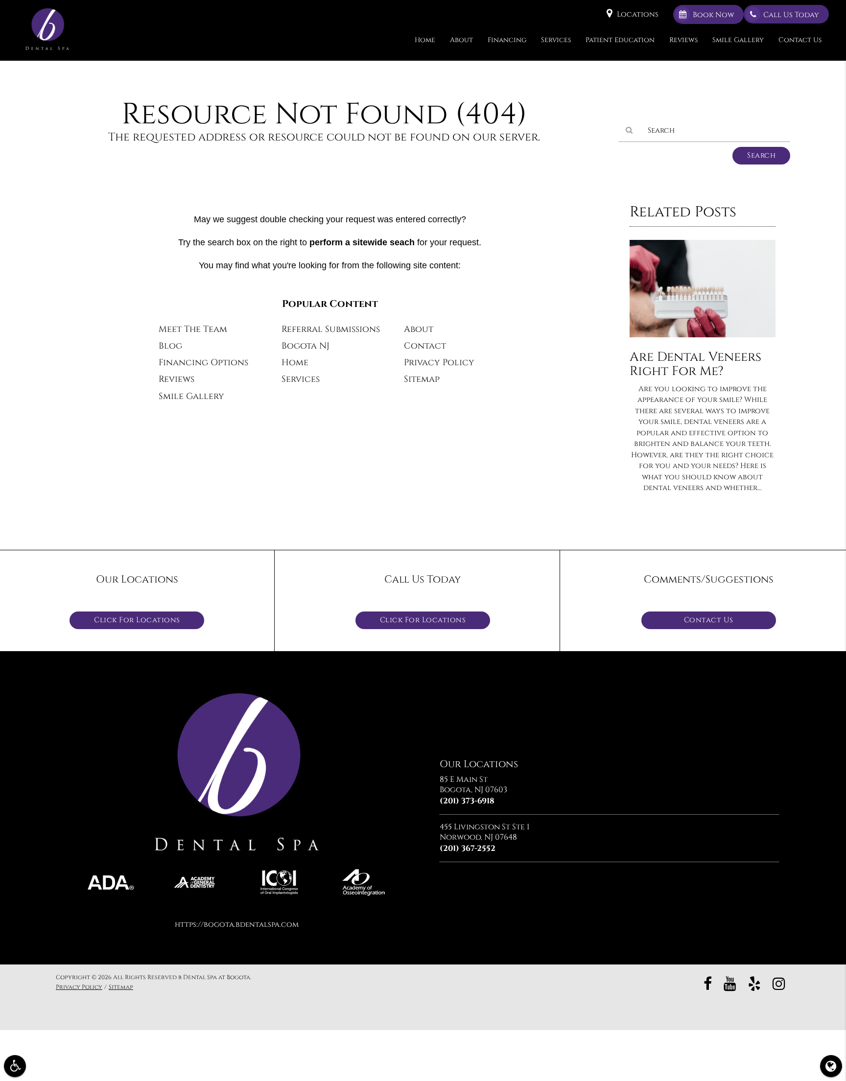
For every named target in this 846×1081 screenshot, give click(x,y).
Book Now (713, 15)
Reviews (683, 40)
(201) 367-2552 (467, 848)
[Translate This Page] (831, 1066)
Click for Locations (137, 620)
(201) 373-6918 (467, 801)
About (461, 40)
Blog (170, 346)
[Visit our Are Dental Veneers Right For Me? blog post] (703, 340)
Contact (425, 346)
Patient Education (620, 40)
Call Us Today (791, 15)
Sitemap (422, 379)
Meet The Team (193, 329)
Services (556, 40)
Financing (507, 40)
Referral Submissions (331, 329)
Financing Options (203, 363)
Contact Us (800, 40)
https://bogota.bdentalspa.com (237, 924)
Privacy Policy (439, 363)
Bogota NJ (305, 346)
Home (425, 40)
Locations (637, 14)
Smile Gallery (738, 40)
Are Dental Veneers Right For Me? (695, 364)
